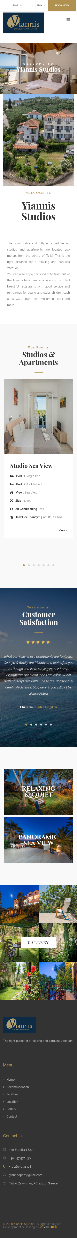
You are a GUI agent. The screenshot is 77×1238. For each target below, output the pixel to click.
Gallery (11, 1109)
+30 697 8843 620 (21, 1149)
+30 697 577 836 (20, 1158)
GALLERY (38, 942)
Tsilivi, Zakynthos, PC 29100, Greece (32, 1183)
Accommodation (17, 1087)
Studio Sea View (31, 465)
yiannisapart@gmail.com (25, 1175)
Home (10, 1079)
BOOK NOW (62, 5)
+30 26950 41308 (20, 1166)
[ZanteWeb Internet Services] (48, 1227)
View (62, 530)
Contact (11, 1116)
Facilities (12, 1094)
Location (12, 1101)
